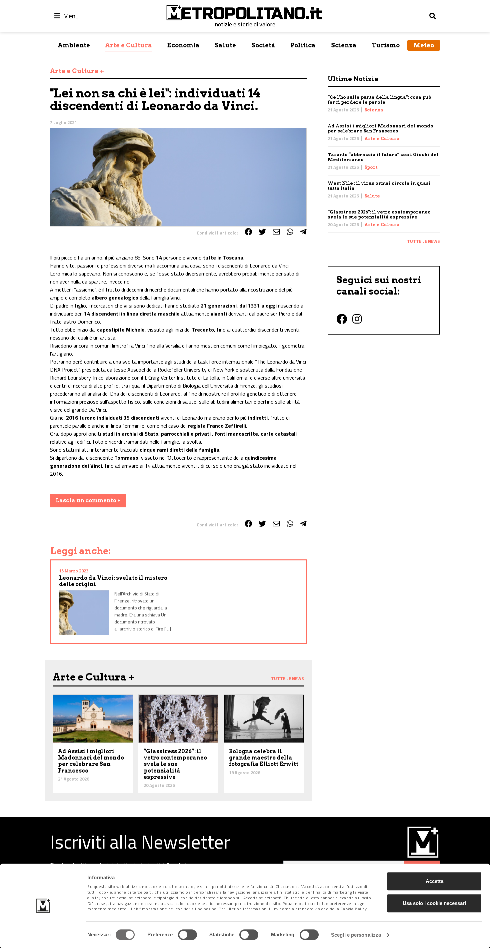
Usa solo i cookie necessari (434, 903)
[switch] (187, 934)
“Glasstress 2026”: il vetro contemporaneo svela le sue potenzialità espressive (379, 214)
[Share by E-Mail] (276, 232)
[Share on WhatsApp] (290, 232)
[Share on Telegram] (303, 232)
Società (263, 45)
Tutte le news (423, 241)
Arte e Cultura (128, 45)
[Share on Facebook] (248, 232)
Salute (225, 45)
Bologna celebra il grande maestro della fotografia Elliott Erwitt (263, 757)
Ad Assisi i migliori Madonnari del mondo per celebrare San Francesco (380, 128)
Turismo (386, 45)
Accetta (434, 881)
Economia (183, 45)
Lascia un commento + (88, 500)
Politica (303, 45)
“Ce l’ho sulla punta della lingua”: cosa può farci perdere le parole (379, 100)
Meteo (423, 45)
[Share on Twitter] (262, 232)
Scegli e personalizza (356, 935)
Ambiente (74, 45)
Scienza (344, 45)
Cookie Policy (353, 909)
